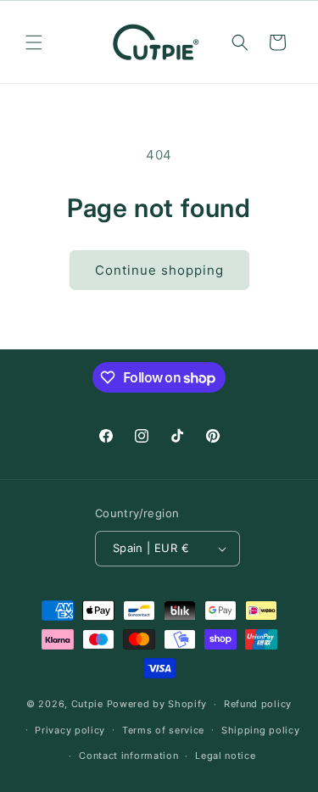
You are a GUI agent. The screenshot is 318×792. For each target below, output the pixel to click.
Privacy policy (70, 730)
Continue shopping (159, 270)
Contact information (128, 755)
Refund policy (258, 704)
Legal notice (225, 755)
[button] (34, 42)
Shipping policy (260, 730)
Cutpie (87, 704)
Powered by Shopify (157, 704)
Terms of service (163, 730)
